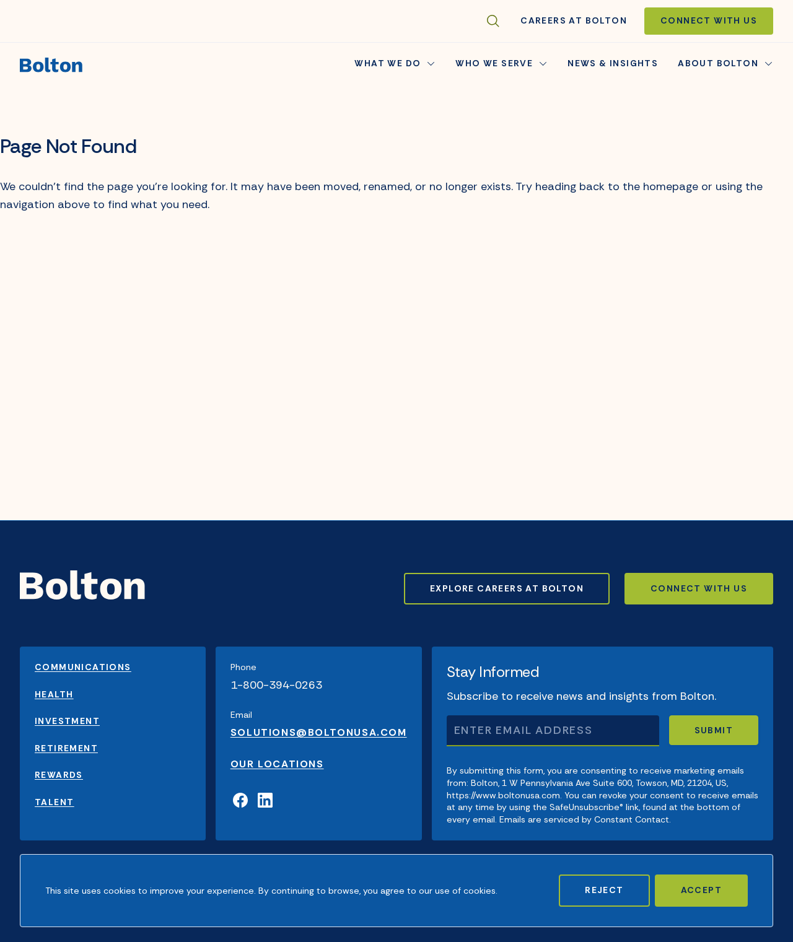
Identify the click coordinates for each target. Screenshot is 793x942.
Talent (54, 802)
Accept (701, 890)
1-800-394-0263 (276, 685)
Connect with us (708, 20)
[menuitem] (612, 65)
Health (54, 694)
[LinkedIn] (265, 801)
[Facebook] (240, 801)
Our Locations (277, 763)
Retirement (66, 748)
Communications (83, 667)
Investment (67, 720)
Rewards (59, 774)
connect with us (699, 588)
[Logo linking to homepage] (51, 65)
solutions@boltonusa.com (318, 732)
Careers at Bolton (573, 20)
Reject (604, 890)
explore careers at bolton (507, 588)
